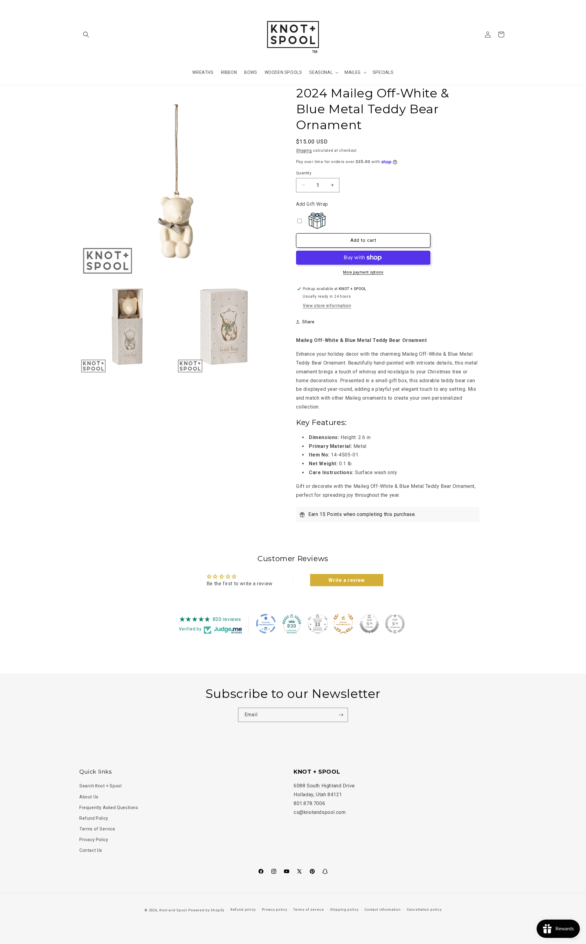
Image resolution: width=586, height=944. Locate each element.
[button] (86, 34)
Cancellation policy (424, 910)
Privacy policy (274, 910)
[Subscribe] (341, 715)
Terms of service (308, 910)
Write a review (346, 580)
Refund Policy (93, 818)
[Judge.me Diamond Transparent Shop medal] (266, 624)
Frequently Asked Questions (108, 807)
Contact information (382, 910)
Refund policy (243, 910)
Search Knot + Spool (100, 785)
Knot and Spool (173, 910)
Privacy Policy (93, 839)
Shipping (304, 150)
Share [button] (308, 321)
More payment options (363, 272)
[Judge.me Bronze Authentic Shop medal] (343, 624)
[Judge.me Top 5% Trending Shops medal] (395, 624)
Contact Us (90, 850)
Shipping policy (344, 910)
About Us (89, 796)
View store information (327, 305)
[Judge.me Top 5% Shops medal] (369, 624)
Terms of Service (97, 828)
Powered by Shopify (206, 910)
